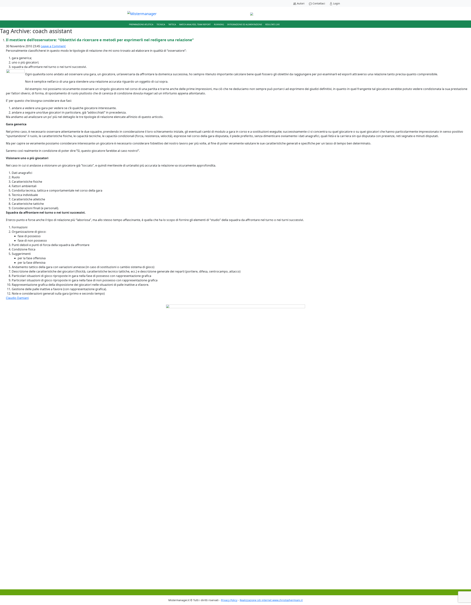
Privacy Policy (229, 600)
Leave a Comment (53, 46)
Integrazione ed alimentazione (244, 24)
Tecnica (161, 24)
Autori (300, 3)
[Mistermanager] (142, 13)
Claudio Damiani (17, 298)
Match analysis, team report (195, 24)
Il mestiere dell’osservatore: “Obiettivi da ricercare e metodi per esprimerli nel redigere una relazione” (100, 39)
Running (219, 24)
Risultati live (272, 24)
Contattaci (318, 3)
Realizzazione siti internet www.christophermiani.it (271, 600)
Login (336, 3)
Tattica (172, 24)
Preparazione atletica (141, 24)
